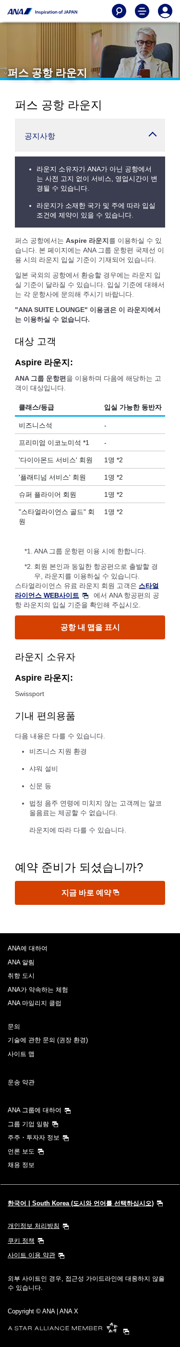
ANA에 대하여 (28, 948)
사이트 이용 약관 (31, 1255)
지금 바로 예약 (87, 893)
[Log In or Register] (165, 11)
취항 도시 (21, 975)
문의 (14, 1026)
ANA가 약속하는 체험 (38, 989)
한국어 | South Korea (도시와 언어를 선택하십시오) (81, 1203)
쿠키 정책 (21, 1240)
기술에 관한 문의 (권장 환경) (48, 1040)
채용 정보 (21, 1164)
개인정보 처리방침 (34, 1225)
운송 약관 (21, 1082)
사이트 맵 (21, 1054)
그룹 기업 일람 (28, 1124)
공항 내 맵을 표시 (90, 627)
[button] (90, 135)
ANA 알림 (21, 962)
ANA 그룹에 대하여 (34, 1110)
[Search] (119, 11)
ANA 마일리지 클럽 (34, 1003)
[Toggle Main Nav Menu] (142, 11)
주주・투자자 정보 (34, 1137)
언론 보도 (21, 1151)
